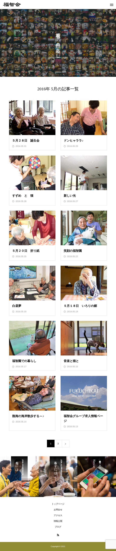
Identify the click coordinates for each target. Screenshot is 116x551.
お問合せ (58, 509)
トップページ (58, 504)
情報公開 (58, 521)
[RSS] (58, 534)
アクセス (58, 515)
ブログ (58, 527)
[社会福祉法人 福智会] (12, 5)
